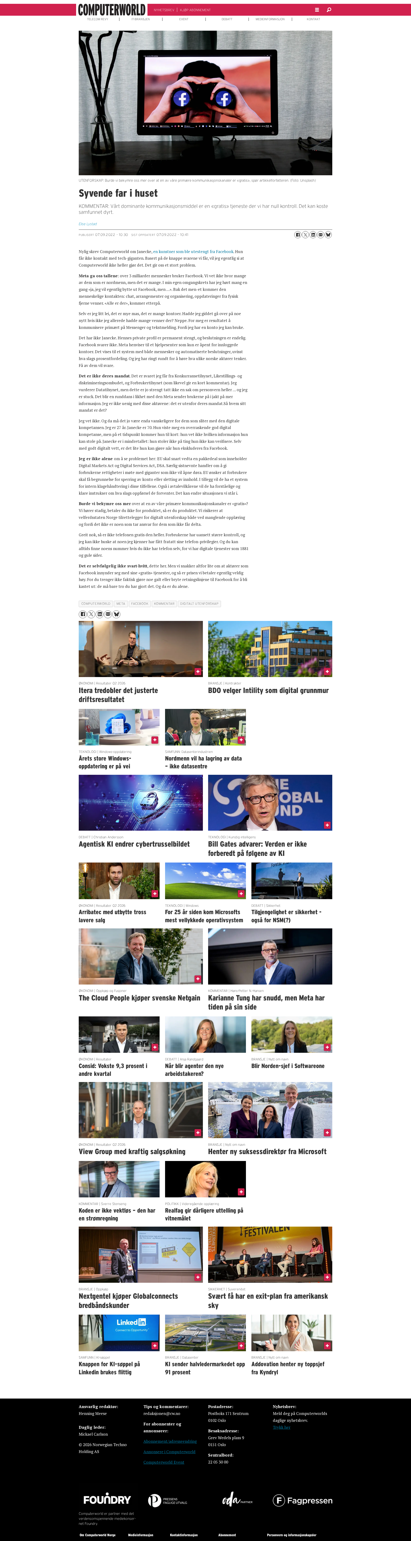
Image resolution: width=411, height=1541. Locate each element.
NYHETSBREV (164, 10)
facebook (139, 603)
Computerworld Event (163, 1462)
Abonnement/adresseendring (170, 1441)
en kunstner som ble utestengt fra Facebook (192, 251)
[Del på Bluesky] (328, 234)
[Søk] (329, 10)
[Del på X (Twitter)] (305, 234)
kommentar (164, 603)
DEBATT (227, 19)
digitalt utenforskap (199, 603)
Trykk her (281, 1427)
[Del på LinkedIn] (313, 234)
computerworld (96, 603)
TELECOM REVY (97, 19)
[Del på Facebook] (297, 234)
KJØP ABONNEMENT (195, 10)
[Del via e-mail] (320, 234)
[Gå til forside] (111, 10)
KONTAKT (313, 19)
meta (121, 603)
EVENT (183, 19)
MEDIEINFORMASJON (270, 19)
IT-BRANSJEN (141, 19)
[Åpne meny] (317, 9)
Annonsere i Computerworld (169, 1451)
